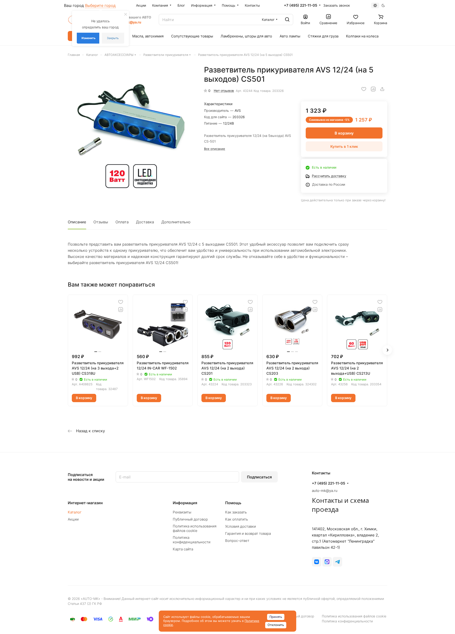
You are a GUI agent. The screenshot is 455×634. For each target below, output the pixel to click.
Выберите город (100, 5)
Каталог (75, 512)
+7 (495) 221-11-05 (300, 5)
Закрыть (113, 38)
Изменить (89, 38)
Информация (185, 502)
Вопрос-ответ (237, 540)
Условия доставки (240, 526)
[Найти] (287, 19)
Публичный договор (190, 519)
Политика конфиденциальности (191, 539)
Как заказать (236, 512)
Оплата (122, 222)
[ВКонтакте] (316, 562)
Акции (73, 519)
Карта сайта (183, 549)
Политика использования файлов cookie (194, 528)
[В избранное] (363, 89)
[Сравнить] (373, 89)
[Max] (327, 562)
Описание (77, 222)
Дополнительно (176, 222)
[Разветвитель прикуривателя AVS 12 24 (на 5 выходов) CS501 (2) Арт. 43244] (131, 128)
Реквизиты (182, 512)
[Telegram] (337, 562)
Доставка (145, 222)
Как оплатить (236, 519)
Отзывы (100, 222)
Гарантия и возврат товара (248, 533)
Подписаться (259, 477)
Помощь (233, 502)
